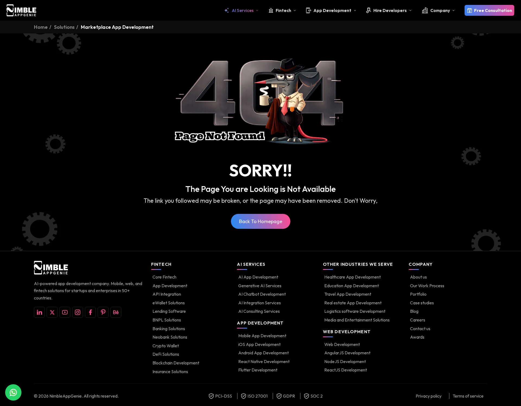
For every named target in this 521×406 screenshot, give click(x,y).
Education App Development (351, 285)
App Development (332, 10)
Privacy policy (428, 396)
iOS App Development (259, 344)
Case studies (422, 302)
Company (440, 10)
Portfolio (418, 294)
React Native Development (264, 361)
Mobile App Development (262, 335)
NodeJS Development (345, 361)
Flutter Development (257, 370)
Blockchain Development (176, 363)
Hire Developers (390, 10)
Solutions (64, 27)
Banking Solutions (169, 328)
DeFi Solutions (166, 354)
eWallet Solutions (169, 302)
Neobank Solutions (170, 337)
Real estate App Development (353, 302)
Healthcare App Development (352, 277)
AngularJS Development (347, 352)
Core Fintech (164, 277)
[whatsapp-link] (13, 392)
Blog (414, 311)
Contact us (420, 328)
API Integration (167, 294)
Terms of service (468, 396)
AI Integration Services (259, 302)
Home (41, 27)
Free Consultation (493, 10)
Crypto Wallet (166, 345)
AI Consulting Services (259, 311)
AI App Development (258, 277)
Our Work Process (427, 285)
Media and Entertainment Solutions (357, 320)
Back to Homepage (260, 221)
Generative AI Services (259, 285)
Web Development (342, 344)
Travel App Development (347, 294)
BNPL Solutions (167, 320)
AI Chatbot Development (262, 294)
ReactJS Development (345, 370)
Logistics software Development (354, 311)
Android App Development (263, 352)
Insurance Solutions (170, 371)
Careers (417, 320)
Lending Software (169, 311)
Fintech (283, 10)
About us (418, 277)
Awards (417, 337)
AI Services (242, 10)
